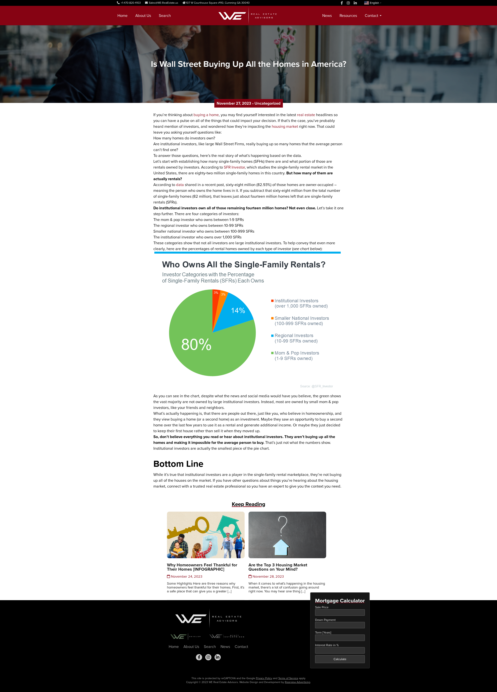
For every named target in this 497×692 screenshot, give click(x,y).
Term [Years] (323, 632)
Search (165, 15)
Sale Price (321, 607)
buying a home (206, 115)
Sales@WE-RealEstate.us (163, 3)
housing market (285, 126)
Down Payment (325, 620)
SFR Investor (234, 167)
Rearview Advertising (297, 682)
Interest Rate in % (327, 645)
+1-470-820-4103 (130, 3)
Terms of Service (288, 678)
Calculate (340, 659)
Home (122, 15)
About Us (143, 15)
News (327, 15)
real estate (306, 115)
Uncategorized (268, 103)
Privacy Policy (264, 678)
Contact (371, 15)
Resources (348, 15)
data (180, 185)
